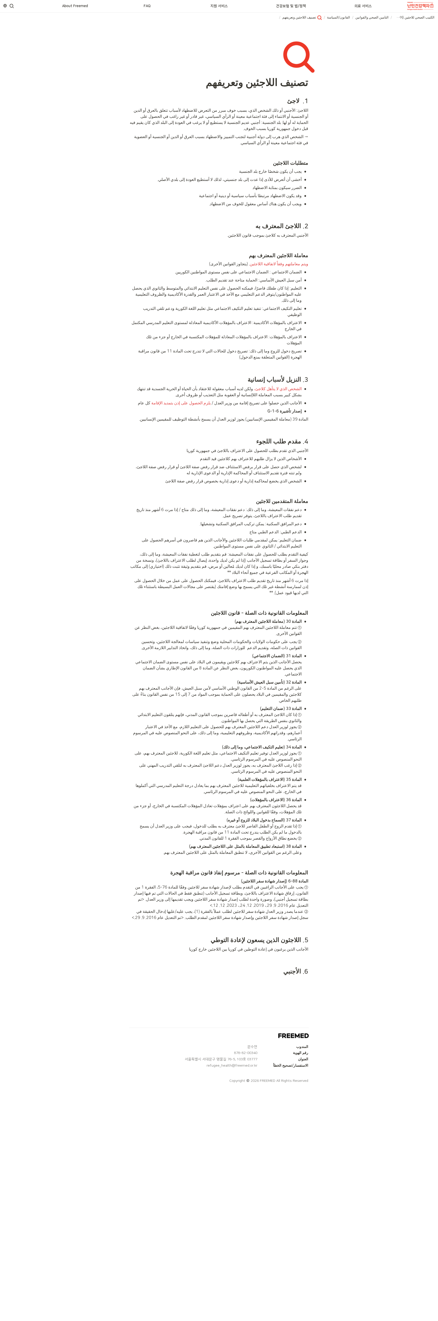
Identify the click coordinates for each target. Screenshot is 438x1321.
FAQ (147, 6)
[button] (12, 6)
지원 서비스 (219, 6)
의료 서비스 (363, 6)
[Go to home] (420, 6)
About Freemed (75, 6)
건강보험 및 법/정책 (291, 6)
